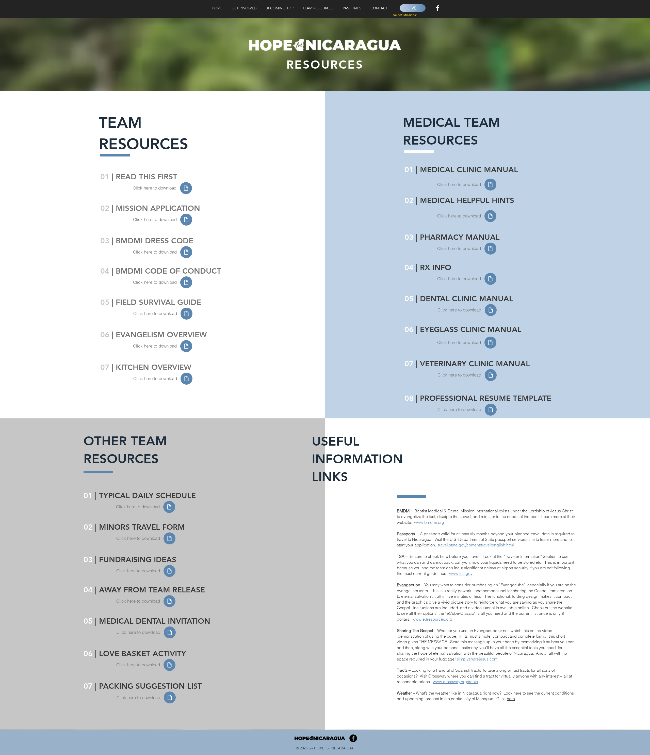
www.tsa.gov (461, 573)
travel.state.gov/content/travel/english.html (476, 544)
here (511, 698)
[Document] (186, 188)
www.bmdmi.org (429, 522)
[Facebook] (437, 8)
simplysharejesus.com (477, 659)
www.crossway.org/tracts (455, 681)
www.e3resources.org (432, 619)
